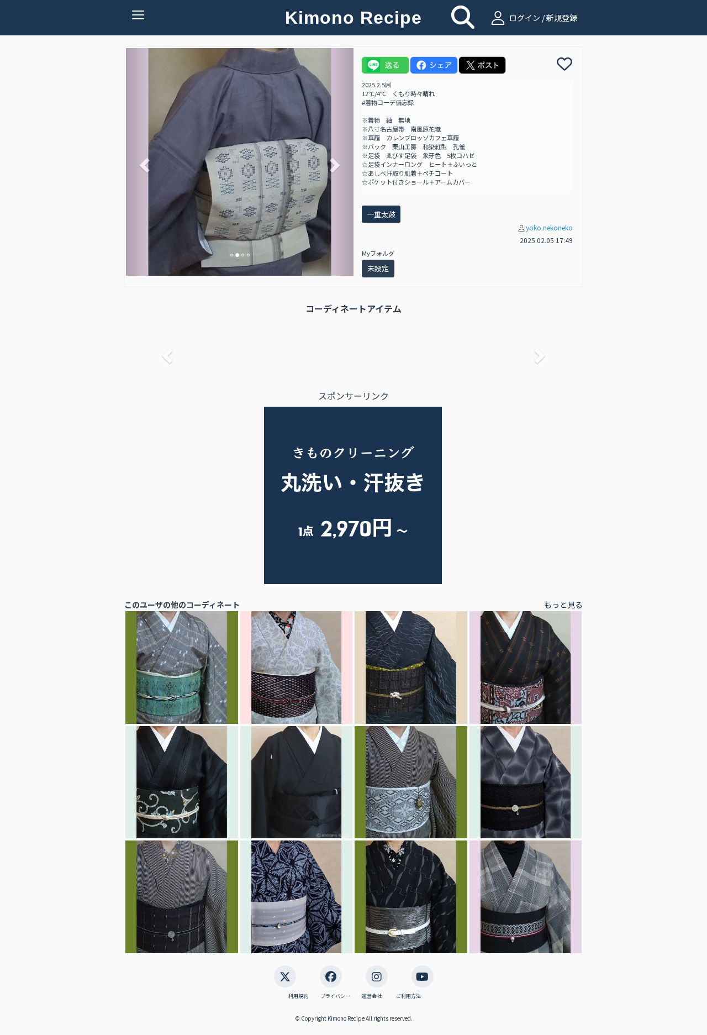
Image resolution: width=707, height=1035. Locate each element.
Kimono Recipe (353, 18)
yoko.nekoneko (549, 227)
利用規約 (298, 996)
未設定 (378, 268)
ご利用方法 (408, 996)
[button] (143, 162)
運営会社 (372, 996)
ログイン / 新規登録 (542, 17)
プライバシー (335, 996)
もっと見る (563, 604)
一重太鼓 (381, 214)
